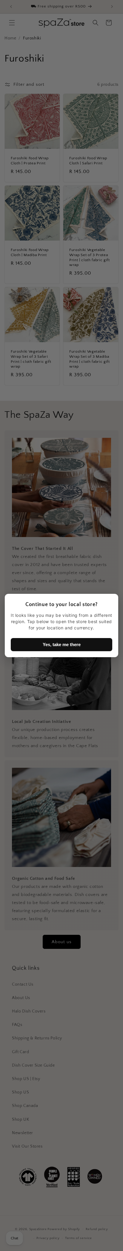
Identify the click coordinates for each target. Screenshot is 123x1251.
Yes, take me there (62, 644)
